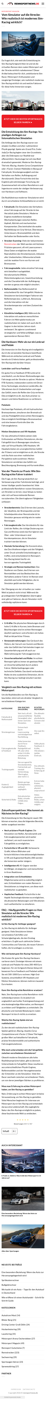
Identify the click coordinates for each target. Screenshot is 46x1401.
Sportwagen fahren (10, 1362)
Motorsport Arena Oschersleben (16, 1338)
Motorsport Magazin (10, 11)
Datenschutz (29, 1389)
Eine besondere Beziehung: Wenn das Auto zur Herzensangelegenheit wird (19, 1214)
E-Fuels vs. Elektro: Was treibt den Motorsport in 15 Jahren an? (21, 1177)
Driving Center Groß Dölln (14, 1324)
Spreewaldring (8, 1366)
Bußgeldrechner (9, 1285)
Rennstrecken (10, 244)
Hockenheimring (9, 1329)
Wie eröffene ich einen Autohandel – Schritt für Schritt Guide (23, 1299)
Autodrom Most (9, 1315)
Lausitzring (7, 1334)
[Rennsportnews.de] (23, 4)
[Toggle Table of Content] (12, 1131)
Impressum (16, 1389)
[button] (2, 4)
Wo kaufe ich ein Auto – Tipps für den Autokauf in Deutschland (23, 1291)
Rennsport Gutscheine (12, 1348)
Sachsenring (7, 1357)
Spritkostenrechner (10, 1280)
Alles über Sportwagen (10, 1251)
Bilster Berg (7, 1320)
